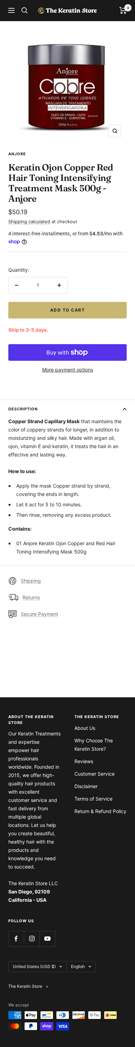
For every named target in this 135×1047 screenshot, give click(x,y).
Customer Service (94, 774)
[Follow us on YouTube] (47, 938)
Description (23, 409)
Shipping (31, 581)
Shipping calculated (29, 221)
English (78, 966)
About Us (84, 728)
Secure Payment (39, 614)
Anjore (17, 153)
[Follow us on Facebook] (16, 938)
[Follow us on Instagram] (31, 938)
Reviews (83, 761)
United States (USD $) (34, 966)
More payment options (67, 370)
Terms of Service (93, 799)
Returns (31, 597)
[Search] (24, 10)
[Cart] (123, 10)
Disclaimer (86, 786)
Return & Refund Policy (100, 811)
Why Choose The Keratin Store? (93, 745)
